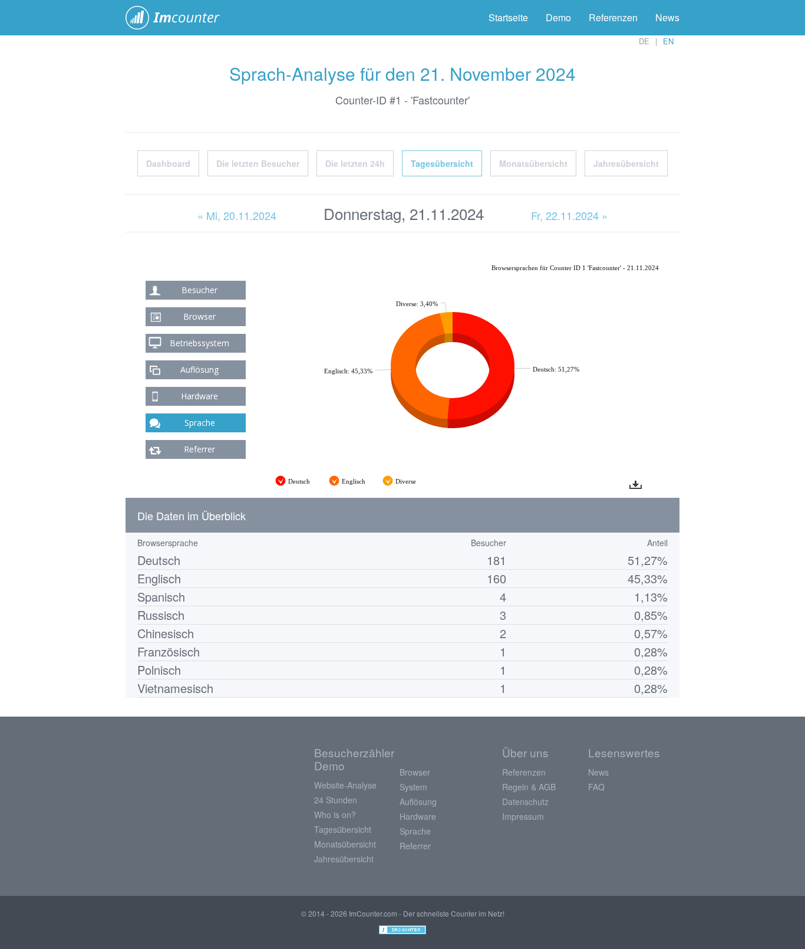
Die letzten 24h (355, 163)
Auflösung (199, 369)
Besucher (199, 289)
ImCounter (179, 17)
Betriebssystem (199, 343)
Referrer (199, 449)
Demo (558, 17)
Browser (199, 316)
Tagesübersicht (442, 163)
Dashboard (168, 163)
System (413, 787)
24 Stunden (335, 800)
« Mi (236, 215)
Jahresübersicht (626, 163)
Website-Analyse (345, 785)
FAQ (596, 787)
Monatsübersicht (533, 163)
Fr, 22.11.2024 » (569, 215)
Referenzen (613, 17)
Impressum (523, 816)
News (667, 17)
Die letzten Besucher (257, 163)
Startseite (508, 17)
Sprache (199, 422)
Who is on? (335, 814)
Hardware (199, 396)
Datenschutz (525, 801)
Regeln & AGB (529, 787)
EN (668, 41)
